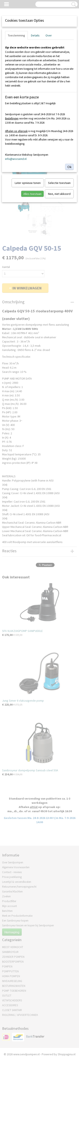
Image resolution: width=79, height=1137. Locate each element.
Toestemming (16, 35)
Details (35, 35)
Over (49, 35)
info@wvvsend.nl (16, 159)
